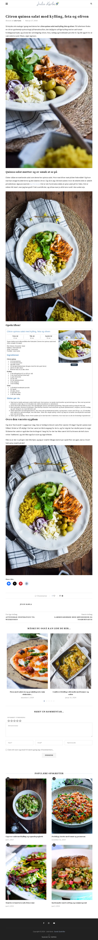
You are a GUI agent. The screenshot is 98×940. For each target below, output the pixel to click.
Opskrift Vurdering (16, 717)
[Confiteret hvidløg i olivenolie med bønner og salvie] (70, 661)
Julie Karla (17, 21)
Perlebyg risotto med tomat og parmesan (68, 837)
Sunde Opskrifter (59, 931)
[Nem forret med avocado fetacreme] (26, 872)
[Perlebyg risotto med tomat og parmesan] (72, 806)
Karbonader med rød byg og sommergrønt (69, 903)
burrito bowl (35, 184)
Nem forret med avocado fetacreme (20, 903)
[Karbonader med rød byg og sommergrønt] (72, 872)
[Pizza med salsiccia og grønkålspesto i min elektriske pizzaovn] (27, 661)
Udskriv (74, 364)
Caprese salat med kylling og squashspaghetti (24, 837)
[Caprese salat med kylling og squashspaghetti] (26, 806)
